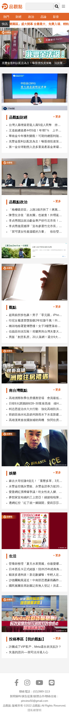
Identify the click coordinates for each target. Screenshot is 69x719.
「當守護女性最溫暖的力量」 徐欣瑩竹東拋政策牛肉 (35, 231)
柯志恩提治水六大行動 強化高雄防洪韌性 (35, 409)
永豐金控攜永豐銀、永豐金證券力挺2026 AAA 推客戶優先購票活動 (35, 486)
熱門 (6, 16)
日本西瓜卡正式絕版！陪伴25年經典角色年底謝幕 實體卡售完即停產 (35, 569)
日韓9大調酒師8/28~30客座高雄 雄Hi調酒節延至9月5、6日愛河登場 (35, 403)
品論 (43, 16)
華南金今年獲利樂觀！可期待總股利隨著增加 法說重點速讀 (35, 136)
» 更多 (57, 116)
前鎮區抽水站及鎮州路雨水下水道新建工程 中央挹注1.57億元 (35, 414)
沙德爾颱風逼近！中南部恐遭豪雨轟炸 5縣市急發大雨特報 (35, 580)
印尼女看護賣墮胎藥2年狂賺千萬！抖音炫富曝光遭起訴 (35, 320)
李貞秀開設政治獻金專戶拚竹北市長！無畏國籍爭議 (35, 220)
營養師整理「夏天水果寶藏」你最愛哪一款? (35, 563)
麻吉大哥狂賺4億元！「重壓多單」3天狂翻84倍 (35, 480)
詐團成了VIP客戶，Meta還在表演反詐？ (35, 646)
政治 (31, 16)
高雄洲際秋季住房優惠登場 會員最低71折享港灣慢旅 (35, 398)
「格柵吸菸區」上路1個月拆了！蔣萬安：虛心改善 (35, 209)
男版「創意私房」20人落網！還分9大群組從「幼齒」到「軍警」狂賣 (35, 337)
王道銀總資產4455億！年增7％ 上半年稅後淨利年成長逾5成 (35, 130)
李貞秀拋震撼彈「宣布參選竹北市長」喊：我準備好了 (35, 226)
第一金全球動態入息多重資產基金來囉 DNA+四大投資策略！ (35, 147)
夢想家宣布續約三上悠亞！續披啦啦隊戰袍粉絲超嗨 (35, 497)
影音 (56, 16)
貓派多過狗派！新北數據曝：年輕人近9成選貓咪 (35, 574)
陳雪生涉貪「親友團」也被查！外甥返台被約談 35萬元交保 (35, 215)
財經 (19, 16)
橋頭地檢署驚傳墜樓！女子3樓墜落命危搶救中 (35, 326)
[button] (64, 48)
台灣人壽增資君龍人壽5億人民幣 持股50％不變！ (35, 125)
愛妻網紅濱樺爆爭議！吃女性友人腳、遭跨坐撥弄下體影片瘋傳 (35, 491)
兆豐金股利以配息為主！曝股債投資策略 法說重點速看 (35, 141)
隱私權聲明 (34, 710)
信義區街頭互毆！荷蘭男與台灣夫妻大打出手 (35, 331)
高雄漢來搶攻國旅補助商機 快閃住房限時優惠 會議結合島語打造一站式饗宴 (35, 420)
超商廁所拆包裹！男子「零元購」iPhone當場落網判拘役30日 (35, 315)
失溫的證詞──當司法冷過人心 (28, 652)
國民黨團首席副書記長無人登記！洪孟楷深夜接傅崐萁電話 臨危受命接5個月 (35, 585)
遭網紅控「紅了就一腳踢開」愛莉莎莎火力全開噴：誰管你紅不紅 (35, 502)
